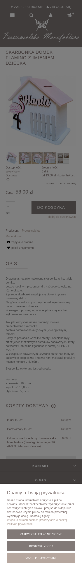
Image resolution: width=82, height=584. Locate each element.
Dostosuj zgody (41, 546)
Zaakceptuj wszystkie (41, 558)
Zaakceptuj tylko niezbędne (41, 534)
